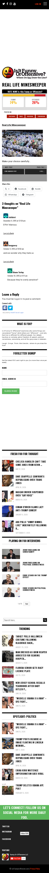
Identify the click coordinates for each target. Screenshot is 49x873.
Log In (38, 3)
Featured (12, 116)
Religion (30, 116)
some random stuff (10, 171)
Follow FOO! (24, 833)
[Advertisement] (24, 35)
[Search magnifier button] (45, 620)
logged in (18, 299)
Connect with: (7, 303)
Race (21, 116)
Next (26, 604)
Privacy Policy (35, 868)
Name (4, 367)
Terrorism (41, 116)
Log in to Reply (8, 233)
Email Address (9, 378)
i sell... (42, 171)
